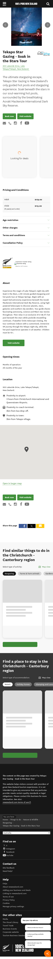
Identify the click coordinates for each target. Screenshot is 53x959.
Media (5, 919)
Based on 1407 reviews (21, 266)
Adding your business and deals (17, 890)
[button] (4, 4)
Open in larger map (12, 483)
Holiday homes (23, 684)
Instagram (10, 849)
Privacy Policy (9, 900)
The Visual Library (10, 922)
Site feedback (8, 868)
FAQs (5, 883)
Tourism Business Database (15, 935)
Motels (8, 684)
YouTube (9, 855)
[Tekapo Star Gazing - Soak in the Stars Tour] (43, 54)
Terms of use (8, 897)
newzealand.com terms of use (17, 802)
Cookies (6, 903)
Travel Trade (8, 925)
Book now (9, 116)
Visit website (25, 116)
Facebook (10, 852)
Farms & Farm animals (29, 573)
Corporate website (11, 932)
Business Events (10, 929)
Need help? (8, 871)
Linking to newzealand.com (14, 893)
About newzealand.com (13, 887)
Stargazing (9, 573)
